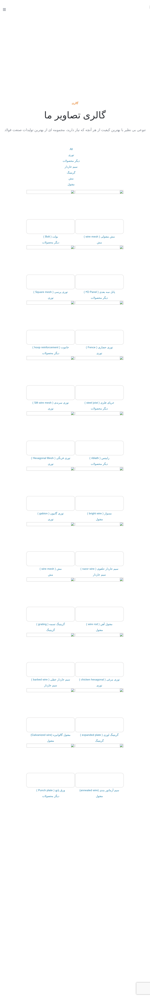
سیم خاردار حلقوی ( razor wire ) (99, 568)
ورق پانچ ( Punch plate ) (50, 790)
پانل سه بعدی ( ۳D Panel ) (99, 291)
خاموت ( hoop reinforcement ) (50, 347)
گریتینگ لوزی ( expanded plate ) (99, 734)
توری (71, 155)
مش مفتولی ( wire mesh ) (99, 236)
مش (71, 178)
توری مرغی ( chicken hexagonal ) (99, 679)
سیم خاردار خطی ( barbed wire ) (50, 679)
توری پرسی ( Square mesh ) (50, 291)
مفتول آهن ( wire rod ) (99, 624)
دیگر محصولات (71, 160)
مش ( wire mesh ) (51, 568)
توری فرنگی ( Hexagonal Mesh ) (50, 458)
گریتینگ (71, 172)
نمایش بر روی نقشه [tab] (75, 863)
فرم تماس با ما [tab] (75, 853)
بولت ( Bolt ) (50, 236)
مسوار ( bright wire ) (99, 513)
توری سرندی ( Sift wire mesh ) (50, 402)
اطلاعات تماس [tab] (75, 843)
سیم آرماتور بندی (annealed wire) (99, 790)
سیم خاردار (71, 166)
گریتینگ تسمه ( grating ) (50, 624)
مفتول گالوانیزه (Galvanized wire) (51, 734)
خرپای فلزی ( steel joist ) (99, 402)
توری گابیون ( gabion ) (51, 513)
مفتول (71, 184)
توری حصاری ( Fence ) (99, 347)
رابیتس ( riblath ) (99, 458)
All (71, 149)
